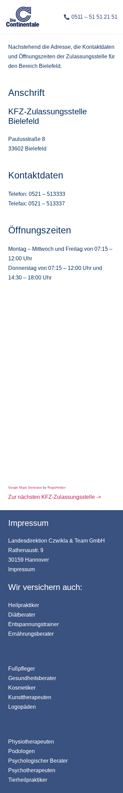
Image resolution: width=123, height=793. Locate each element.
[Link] (22, 17)
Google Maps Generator (25, 487)
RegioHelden (56, 487)
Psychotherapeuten (31, 770)
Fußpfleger (21, 669)
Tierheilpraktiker (27, 780)
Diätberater (21, 615)
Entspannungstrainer (33, 624)
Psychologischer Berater (38, 761)
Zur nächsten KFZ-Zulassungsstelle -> (54, 497)
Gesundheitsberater (32, 678)
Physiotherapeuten (31, 742)
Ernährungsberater (31, 634)
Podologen (21, 751)
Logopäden (22, 707)
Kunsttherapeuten (29, 697)
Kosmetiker (22, 688)
